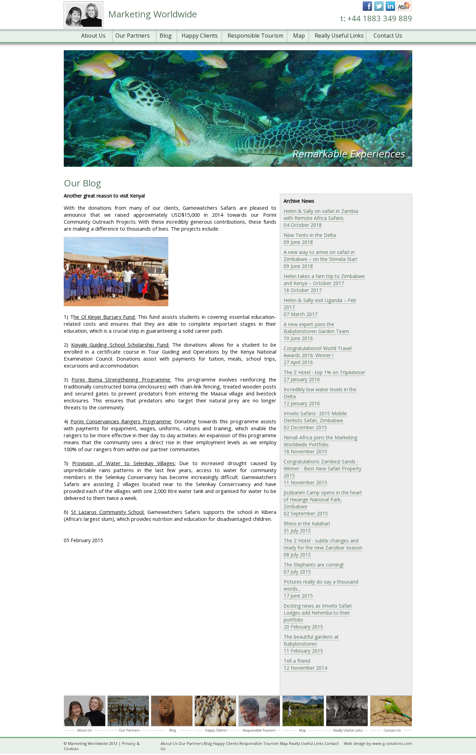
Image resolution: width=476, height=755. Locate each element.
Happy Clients (200, 35)
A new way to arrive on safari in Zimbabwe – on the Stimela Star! (320, 259)
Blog (166, 35)
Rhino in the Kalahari (307, 527)
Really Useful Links (339, 35)
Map (299, 35)
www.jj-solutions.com (392, 743)
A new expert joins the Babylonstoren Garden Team (316, 331)
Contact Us (388, 35)
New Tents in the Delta (310, 238)
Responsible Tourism (255, 35)
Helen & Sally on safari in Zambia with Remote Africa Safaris (321, 218)
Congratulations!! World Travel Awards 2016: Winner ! (318, 355)
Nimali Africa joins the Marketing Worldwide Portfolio (320, 444)
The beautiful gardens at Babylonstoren (311, 643)
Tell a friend (305, 664)
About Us (93, 35)
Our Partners (132, 35)
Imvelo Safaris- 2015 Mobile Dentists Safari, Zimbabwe (315, 420)
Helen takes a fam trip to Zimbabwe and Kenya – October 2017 (324, 283)
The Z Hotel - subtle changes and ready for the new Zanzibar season (323, 547)
